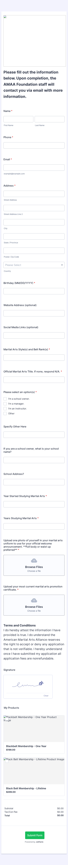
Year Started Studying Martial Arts (25, 496)
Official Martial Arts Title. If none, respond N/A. (32, 371)
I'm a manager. (16, 403)
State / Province (11, 242)
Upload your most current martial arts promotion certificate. (32, 588)
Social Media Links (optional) (20, 327)
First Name (8, 125)
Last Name (39, 125)
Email (7, 159)
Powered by (34, 842)
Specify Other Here (14, 426)
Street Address (10, 200)
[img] (28, 684)
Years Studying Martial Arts (21, 518)
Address (9, 185)
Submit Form (34, 835)
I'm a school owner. (19, 398)
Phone (8, 137)
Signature (9, 669)
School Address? (13, 473)
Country (7, 271)
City (5, 228)
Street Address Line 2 (13, 214)
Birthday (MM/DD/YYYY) (19, 283)
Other (11, 413)
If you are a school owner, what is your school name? (31, 450)
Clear (46, 695)
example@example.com (14, 173)
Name (7, 111)
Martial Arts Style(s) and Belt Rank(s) (26, 349)
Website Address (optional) (20, 305)
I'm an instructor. (17, 408)
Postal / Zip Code (11, 257)
